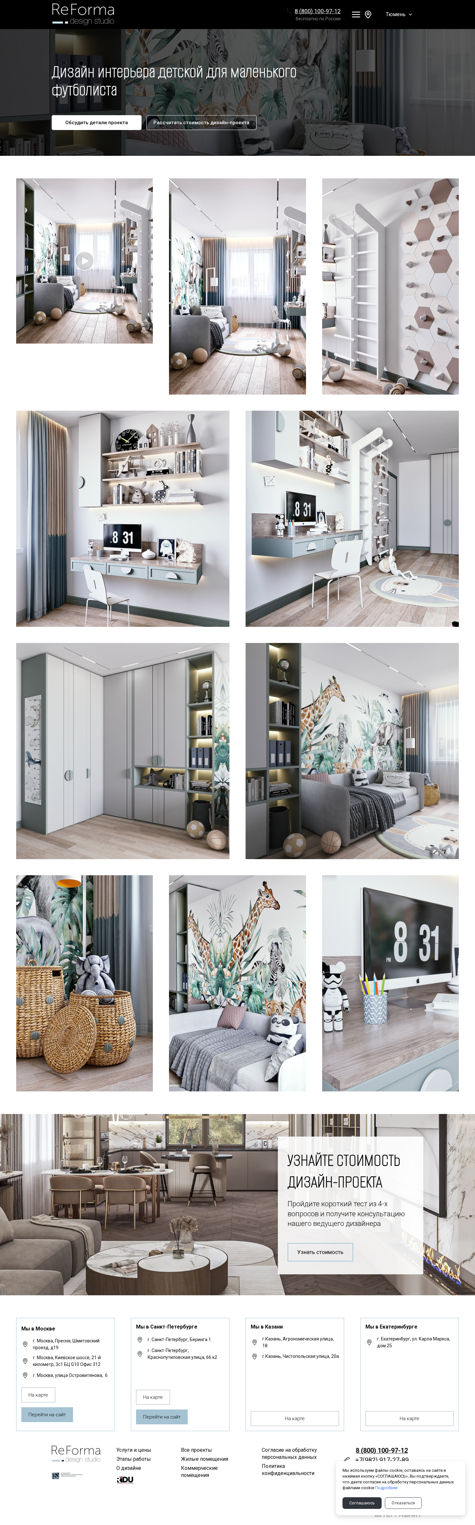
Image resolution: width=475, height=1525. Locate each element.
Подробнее (386, 1487)
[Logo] (83, 14)
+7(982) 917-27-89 (382, 1460)
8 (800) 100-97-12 (318, 11)
